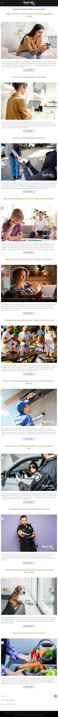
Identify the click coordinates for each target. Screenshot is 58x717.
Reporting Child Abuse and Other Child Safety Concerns (29, 199)
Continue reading (29, 70)
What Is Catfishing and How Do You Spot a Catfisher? (29, 259)
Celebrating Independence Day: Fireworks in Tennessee (29, 320)
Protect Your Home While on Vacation (29, 77)
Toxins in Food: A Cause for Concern (29, 633)
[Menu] (2, 3)
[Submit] (55, 696)
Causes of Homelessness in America (29, 138)
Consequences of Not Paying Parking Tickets (29, 509)
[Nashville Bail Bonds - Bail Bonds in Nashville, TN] (29, 3)
